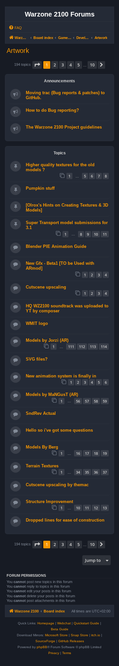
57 (87, 401)
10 (96, 234)
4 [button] (70, 65)
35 (87, 472)
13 (105, 507)
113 (93, 346)
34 (78, 472)
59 (105, 401)
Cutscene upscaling (46, 287)
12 (96, 507)
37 (105, 472)
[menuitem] (15, 28)
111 (71, 346)
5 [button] (78, 65)
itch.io (95, 635)
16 (78, 453)
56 (78, 401)
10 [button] (92, 65)
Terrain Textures (42, 465)
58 (96, 401)
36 (96, 472)
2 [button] (55, 65)
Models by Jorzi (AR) (47, 340)
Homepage (45, 623)
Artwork (18, 50)
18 (96, 453)
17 (87, 453)
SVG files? (37, 359)
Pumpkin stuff (40, 188)
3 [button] (62, 65)
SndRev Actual (41, 413)
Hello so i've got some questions (59, 430)
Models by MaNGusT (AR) (52, 394)
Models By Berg (42, 447)
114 (104, 346)
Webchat (64, 623)
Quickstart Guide (86, 623)
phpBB (42, 647)
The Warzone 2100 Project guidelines (64, 127)
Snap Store (79, 635)
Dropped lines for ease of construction (65, 520)
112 (82, 346)
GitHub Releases (71, 641)
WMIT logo (37, 323)
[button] (37, 64)
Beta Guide (59, 629)
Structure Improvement (49, 501)
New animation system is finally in (61, 375)
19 (105, 453)
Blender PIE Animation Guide (56, 246)
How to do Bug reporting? (52, 110)
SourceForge (45, 641)
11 (105, 234)
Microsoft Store (56, 635)
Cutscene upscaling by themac (57, 484)
